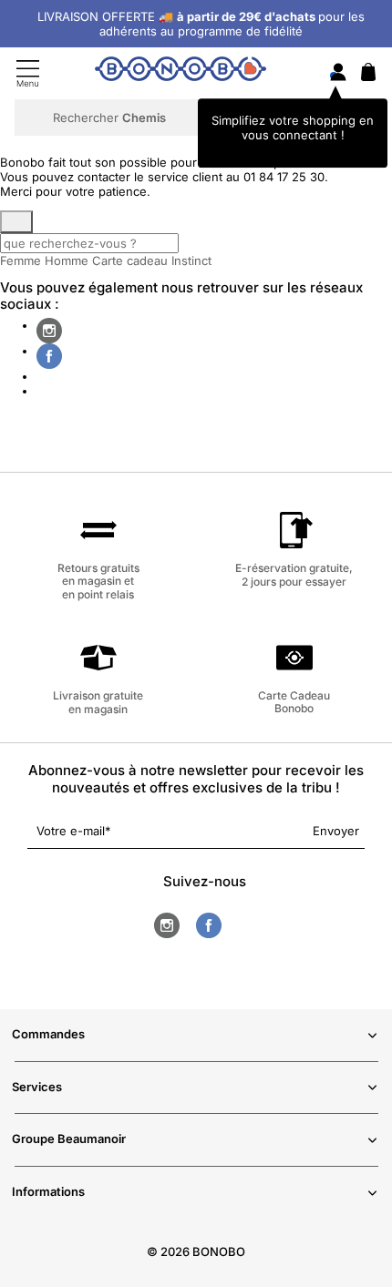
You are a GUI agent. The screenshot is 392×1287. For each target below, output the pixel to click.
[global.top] (374, 1064)
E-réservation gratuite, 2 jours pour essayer (294, 574)
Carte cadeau (130, 260)
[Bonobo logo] (180, 72)
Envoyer (336, 830)
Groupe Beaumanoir (69, 1138)
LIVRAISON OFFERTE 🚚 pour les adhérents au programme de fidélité (201, 23)
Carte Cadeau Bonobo (294, 702)
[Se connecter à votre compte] (338, 73)
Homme (66, 260)
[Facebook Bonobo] (49, 356)
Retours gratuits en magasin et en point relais (98, 580)
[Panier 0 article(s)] (368, 76)
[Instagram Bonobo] (49, 330)
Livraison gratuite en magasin (98, 702)
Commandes (48, 1034)
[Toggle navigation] (28, 73)
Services (37, 1086)
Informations (48, 1191)
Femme (20, 260)
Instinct (191, 260)
